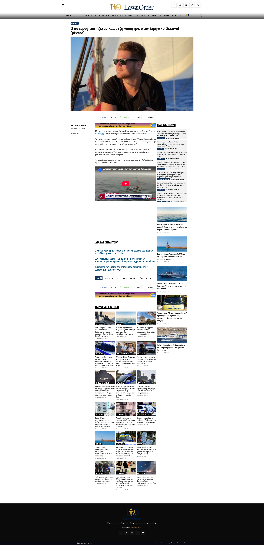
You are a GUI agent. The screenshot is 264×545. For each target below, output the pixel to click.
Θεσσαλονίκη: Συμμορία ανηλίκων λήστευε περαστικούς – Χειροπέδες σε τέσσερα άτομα (146, 331)
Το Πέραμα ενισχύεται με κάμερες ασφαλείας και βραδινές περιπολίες (104, 479)
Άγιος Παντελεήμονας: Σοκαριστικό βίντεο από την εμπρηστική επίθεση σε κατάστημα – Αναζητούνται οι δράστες (125, 260)
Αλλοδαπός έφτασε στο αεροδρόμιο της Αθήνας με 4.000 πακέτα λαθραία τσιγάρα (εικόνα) (146, 390)
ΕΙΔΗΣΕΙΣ (74, 23)
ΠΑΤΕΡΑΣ (132, 278)
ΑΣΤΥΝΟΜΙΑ (100, 324)
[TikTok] (191, 5)
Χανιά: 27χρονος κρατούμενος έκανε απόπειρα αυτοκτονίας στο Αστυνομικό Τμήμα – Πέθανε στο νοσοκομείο (104, 422)
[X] (197, 5)
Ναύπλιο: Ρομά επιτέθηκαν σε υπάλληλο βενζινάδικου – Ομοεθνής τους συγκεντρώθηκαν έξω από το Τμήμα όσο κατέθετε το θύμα (125, 392)
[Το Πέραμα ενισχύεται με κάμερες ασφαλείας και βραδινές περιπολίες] (105, 467)
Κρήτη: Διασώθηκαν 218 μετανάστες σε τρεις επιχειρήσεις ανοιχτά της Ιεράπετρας (171, 347)
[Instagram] (180, 5)
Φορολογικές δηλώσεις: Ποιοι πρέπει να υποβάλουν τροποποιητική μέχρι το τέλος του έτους (146, 450)
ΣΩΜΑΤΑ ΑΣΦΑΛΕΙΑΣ (123, 353)
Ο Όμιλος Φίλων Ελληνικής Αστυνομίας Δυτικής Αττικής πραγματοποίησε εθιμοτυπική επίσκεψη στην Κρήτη (126, 361)
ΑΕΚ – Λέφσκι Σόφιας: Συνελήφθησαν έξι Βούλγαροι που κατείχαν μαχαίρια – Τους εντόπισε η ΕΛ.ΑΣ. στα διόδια (104, 332)
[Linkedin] (185, 5)
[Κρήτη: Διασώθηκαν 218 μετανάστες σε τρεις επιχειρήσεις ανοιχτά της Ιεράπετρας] (172, 335)
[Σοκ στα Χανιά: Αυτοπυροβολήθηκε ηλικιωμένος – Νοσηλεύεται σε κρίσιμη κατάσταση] (105, 438)
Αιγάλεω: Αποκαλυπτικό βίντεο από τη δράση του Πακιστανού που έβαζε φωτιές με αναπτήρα (146, 480)
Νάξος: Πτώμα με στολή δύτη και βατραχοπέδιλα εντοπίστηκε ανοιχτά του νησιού (171, 286)
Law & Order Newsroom (78, 125)
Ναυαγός (123, 278)
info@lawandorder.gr (135, 527)
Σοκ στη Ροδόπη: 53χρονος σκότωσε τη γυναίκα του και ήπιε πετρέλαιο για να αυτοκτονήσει (124, 252)
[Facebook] (174, 5)
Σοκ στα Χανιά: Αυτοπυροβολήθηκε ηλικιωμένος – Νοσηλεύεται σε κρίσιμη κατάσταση (103, 451)
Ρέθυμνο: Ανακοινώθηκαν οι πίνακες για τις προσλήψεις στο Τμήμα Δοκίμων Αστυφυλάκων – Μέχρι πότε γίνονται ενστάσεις (105, 391)
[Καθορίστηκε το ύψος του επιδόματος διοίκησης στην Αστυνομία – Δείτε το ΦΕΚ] (146, 409)
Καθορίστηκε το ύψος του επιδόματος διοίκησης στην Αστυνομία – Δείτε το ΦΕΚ (146, 420)
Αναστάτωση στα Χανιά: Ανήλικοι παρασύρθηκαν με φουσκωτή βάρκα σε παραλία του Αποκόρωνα (125, 331)
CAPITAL (140, 444)
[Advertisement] (125, 218)
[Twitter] (126, 533)
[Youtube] (138, 533)
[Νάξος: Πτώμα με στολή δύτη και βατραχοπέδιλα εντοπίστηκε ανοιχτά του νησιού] (172, 273)
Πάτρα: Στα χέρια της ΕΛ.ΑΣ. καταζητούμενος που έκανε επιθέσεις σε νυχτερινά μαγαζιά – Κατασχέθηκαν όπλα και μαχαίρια (124, 482)
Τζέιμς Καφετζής (144, 278)
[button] (201, 16)
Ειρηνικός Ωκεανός (111, 278)
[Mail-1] (143, 533)
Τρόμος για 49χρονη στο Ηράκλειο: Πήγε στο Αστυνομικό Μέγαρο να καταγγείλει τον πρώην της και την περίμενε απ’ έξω (104, 361)
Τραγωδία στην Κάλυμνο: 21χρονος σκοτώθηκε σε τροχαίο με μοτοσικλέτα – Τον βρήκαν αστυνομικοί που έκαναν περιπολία (125, 451)
